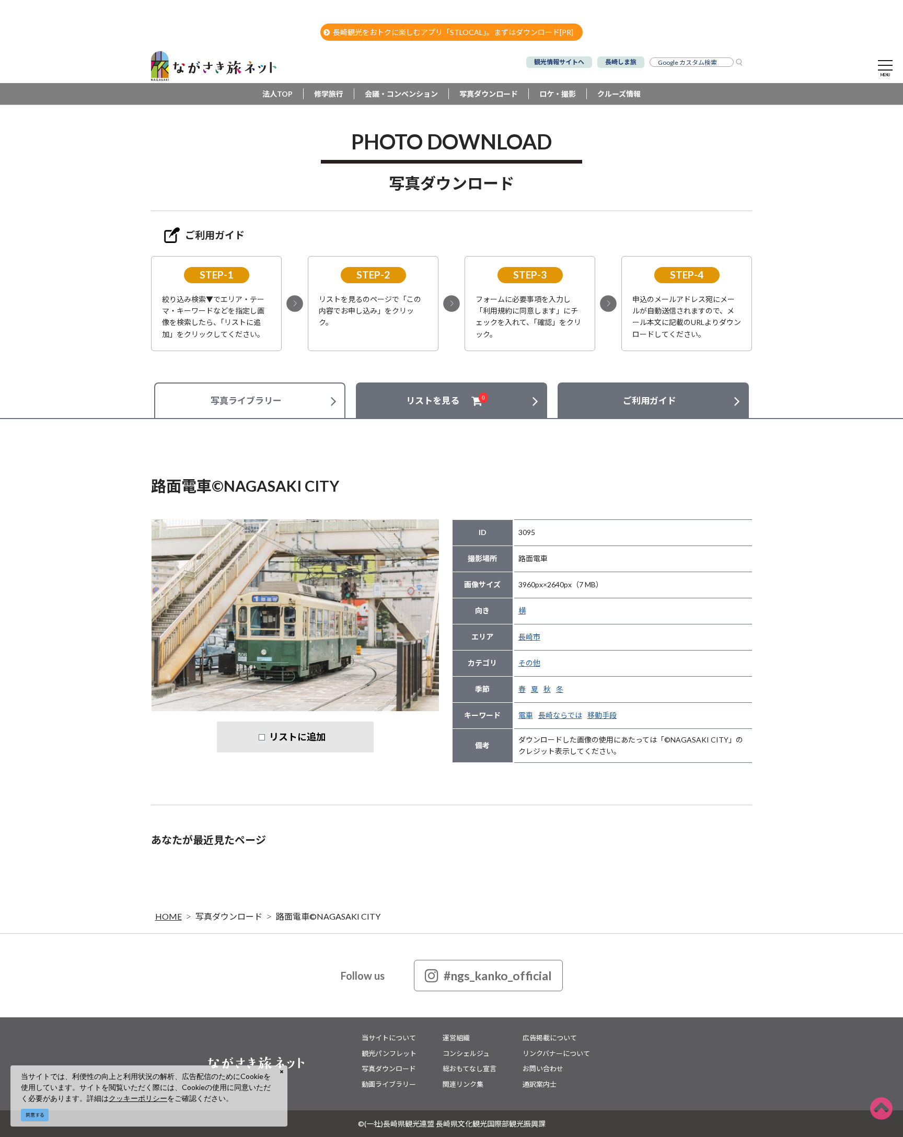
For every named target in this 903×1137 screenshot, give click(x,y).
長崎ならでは (560, 715)
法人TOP (277, 93)
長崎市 (529, 636)
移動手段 (602, 715)
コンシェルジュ (466, 1053)
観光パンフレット (389, 1053)
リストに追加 (297, 736)
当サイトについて (389, 1038)
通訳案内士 (540, 1084)
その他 (529, 662)
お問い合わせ (543, 1068)
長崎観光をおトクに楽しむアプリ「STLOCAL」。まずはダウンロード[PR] (453, 32)
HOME (168, 916)
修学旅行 (328, 93)
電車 (525, 715)
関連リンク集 (463, 1084)
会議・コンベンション (401, 93)
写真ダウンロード (488, 93)
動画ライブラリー (389, 1084)
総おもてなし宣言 (469, 1068)
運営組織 (456, 1038)
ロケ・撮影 (557, 93)
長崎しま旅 (620, 62)
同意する (35, 1115)
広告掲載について (550, 1038)
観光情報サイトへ (559, 62)
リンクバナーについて (556, 1053)
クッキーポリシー (138, 1098)
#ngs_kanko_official (498, 975)
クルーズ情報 (619, 93)
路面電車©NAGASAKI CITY (328, 916)
